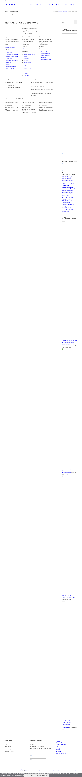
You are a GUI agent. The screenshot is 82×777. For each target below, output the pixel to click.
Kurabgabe (26, 75)
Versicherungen (27, 62)
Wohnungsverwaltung (46, 59)
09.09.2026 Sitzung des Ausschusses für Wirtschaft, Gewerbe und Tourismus (68, 188)
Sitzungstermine (69, 174)
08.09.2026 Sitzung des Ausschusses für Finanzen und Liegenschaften (69, 193)
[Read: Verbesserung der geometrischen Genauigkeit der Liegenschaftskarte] (63, 349)
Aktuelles (58, 741)
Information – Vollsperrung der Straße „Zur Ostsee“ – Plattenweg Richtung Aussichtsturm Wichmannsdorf (69, 724)
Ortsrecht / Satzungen (61, 744)
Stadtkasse (26, 58)
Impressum (58, 751)
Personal (8, 64)
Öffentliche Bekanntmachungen (63, 743)
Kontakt (58, 749)
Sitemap (58, 748)
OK (27, 775)
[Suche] (12, 14)
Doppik (25, 65)
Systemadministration (11, 66)
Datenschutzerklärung (61, 753)
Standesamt (26, 71)
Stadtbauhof (44, 57)
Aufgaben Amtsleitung (10, 47)
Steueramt (26, 60)
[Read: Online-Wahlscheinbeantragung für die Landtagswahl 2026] (63, 476)
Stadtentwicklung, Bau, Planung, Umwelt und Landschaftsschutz (46, 53)
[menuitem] (8, 4)
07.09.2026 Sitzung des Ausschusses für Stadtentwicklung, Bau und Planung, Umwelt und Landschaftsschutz (68, 204)
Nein (32, 775)
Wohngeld (26, 73)
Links (57, 746)
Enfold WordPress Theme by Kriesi (17, 769)
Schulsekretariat (10, 69)
